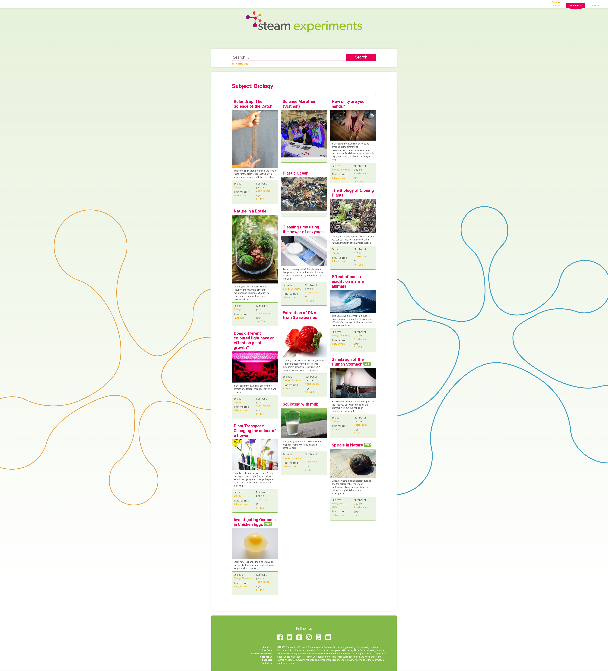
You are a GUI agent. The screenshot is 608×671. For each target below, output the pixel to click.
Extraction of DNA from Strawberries (300, 315)
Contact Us (266, 663)
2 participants (263, 191)
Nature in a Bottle (250, 211)
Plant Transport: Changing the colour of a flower (255, 431)
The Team (267, 650)
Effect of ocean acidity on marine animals (348, 281)
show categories (240, 64)
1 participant (360, 339)
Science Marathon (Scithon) (299, 104)
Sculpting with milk (300, 404)
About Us (267, 647)
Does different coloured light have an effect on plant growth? (254, 340)
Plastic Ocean (295, 173)
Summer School (556, 4)
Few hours (239, 318)
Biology (237, 187)
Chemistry (345, 169)
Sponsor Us (266, 657)
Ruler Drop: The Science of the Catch (253, 104)
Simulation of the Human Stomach (351, 361)
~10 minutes (338, 515)
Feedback (267, 660)
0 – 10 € (260, 199)
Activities (595, 5)
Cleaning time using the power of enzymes (303, 229)
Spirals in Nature (351, 445)
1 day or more (338, 178)
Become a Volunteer (261, 653)
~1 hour (336, 429)
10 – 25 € (358, 181)
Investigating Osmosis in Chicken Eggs (255, 522)
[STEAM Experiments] (304, 21)
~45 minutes (240, 195)
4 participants (361, 173)
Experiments (576, 5)
